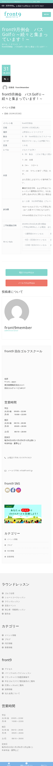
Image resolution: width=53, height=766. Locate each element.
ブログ (9, 545)
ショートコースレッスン (15, 597)
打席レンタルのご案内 (14, 685)
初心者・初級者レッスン (15, 609)
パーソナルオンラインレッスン (18, 673)
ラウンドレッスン (12, 601)
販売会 (7, 613)
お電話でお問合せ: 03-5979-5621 (30, 6)
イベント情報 (12, 539)
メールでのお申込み (26, 283)
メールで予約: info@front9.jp (20, 470)
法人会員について (12, 693)
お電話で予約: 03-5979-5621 (20, 457)
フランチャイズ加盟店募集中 (17, 677)
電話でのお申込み (26, 272)
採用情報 (9, 5)
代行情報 (10, 551)
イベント (14, 44)
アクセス (8, 669)
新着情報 (10, 556)
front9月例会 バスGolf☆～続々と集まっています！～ (23, 96)
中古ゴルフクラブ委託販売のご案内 (20, 681)
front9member (22, 87)
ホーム (4, 44)
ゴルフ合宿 (9, 593)
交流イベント (10, 605)
